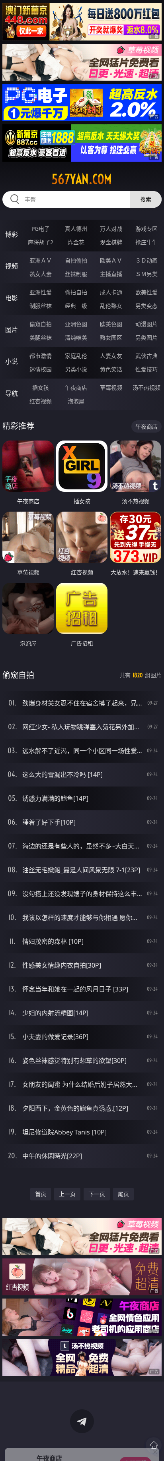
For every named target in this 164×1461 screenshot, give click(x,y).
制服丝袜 (40, 305)
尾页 (123, 1194)
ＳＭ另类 (146, 274)
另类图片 (146, 337)
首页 (40, 1194)
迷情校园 (40, 369)
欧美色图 (111, 324)
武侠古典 (146, 355)
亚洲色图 (76, 324)
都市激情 (40, 355)
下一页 (96, 1194)
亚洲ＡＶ (40, 260)
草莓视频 (111, 387)
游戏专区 (146, 228)
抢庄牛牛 (146, 242)
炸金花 (76, 242)
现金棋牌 (111, 242)
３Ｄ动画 (146, 260)
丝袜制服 (76, 274)
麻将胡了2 (40, 242)
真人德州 (76, 228)
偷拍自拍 (76, 292)
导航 (11, 393)
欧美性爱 (146, 292)
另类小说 (76, 369)
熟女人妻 (40, 274)
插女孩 (40, 387)
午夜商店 (76, 387)
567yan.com (82, 179)
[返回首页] (154, 1445)
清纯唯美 (76, 337)
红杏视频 (40, 401)
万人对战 (111, 228)
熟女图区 (111, 337)
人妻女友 (111, 355)
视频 (11, 266)
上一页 (67, 1194)
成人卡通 (111, 292)
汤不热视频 (146, 387)
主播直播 (111, 274)
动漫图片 (146, 324)
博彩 (11, 234)
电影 (11, 298)
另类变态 (146, 305)
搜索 (145, 199)
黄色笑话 (111, 369)
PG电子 (40, 228)
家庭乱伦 (76, 355)
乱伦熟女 (111, 305)
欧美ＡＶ (111, 260)
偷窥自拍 (40, 324)
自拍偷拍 (76, 260)
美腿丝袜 (40, 337)
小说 (11, 361)
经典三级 (76, 305)
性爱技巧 (146, 369)
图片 (11, 329)
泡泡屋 (76, 401)
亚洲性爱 (40, 292)
